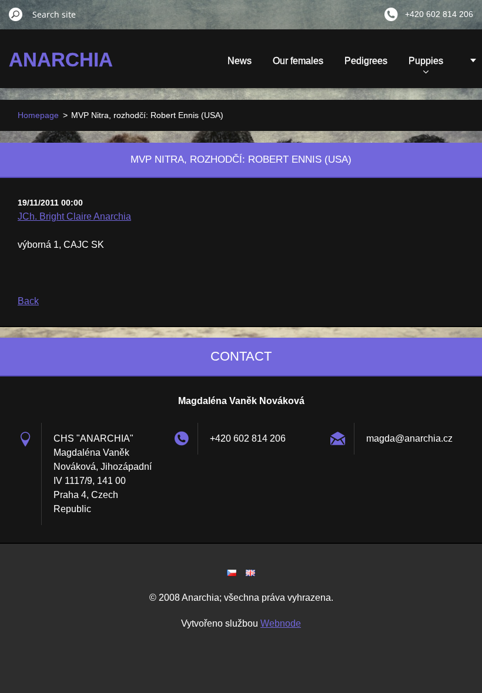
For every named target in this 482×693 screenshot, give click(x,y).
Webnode (280, 623)
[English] (250, 572)
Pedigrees (365, 61)
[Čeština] (231, 572)
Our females (298, 61)
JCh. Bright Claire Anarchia (74, 216)
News (239, 61)
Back (28, 301)
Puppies (426, 61)
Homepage (38, 115)
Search (16, 14)
